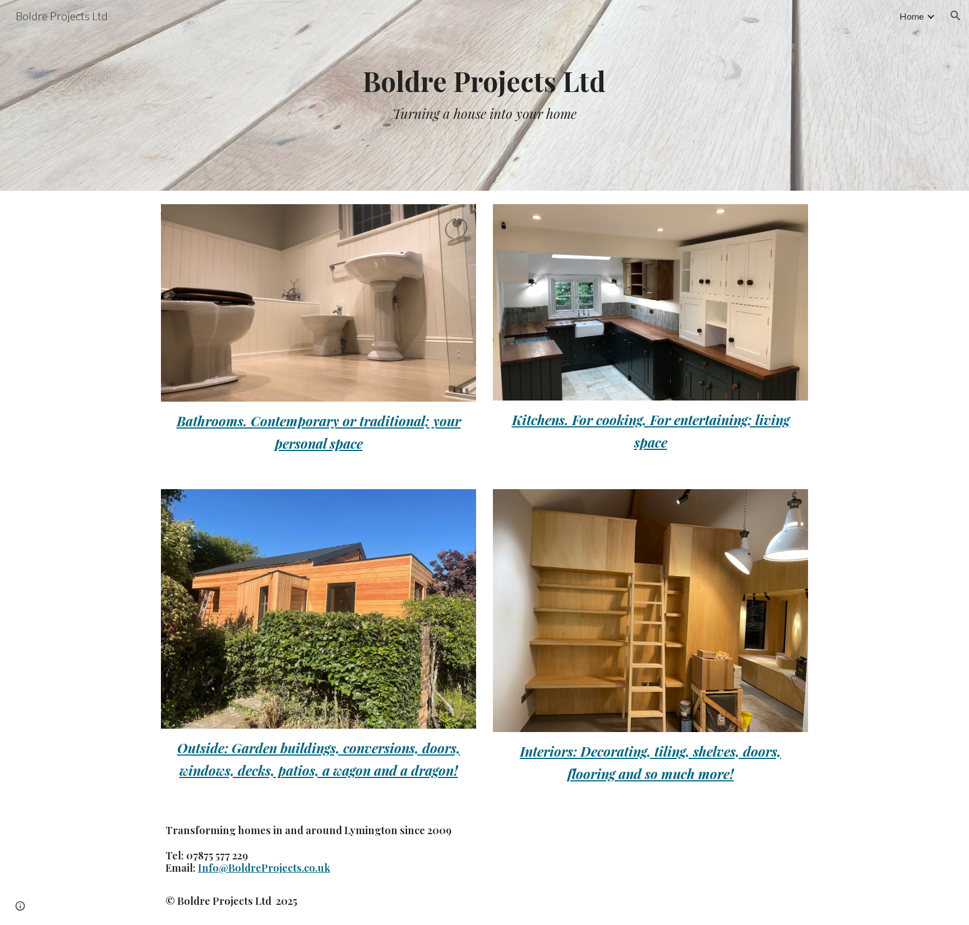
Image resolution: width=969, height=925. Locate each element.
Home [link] (911, 16)
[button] (955, 15)
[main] (484, 96)
